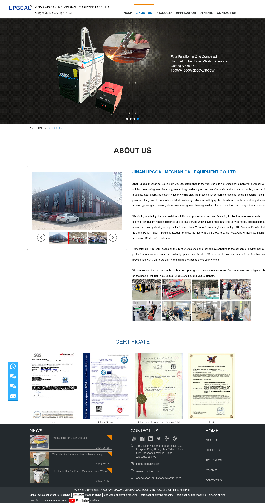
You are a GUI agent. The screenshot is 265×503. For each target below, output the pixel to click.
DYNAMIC (206, 12)
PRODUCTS (164, 12)
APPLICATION (186, 12)
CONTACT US (226, 12)
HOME (128, 12)
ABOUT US (144, 12)
